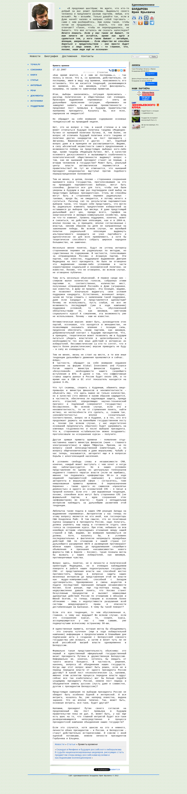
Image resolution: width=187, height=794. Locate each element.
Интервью (36, 85)
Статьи (34, 80)
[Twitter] (121, 70)
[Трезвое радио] (145, 100)
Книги (34, 75)
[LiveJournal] (135, 24)
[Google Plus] (124, 70)
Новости (35, 56)
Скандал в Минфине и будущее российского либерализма (89, 749)
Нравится (114, 769)
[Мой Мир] (146, 24)
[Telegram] (152, 24)
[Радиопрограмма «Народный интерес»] (139, 95)
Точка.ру (35, 64)
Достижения (69, 56)
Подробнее (151, 73)
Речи (33, 90)
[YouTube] (152, 19)
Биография (51, 56)
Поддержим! (37, 106)
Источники (37, 101)
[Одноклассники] (140, 24)
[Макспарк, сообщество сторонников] (140, 19)
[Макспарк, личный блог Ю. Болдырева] (134, 19)
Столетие (102, 72)
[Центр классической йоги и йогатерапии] (148, 95)
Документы (37, 96)
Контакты (87, 56)
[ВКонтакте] (146, 19)
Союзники (36, 70)
